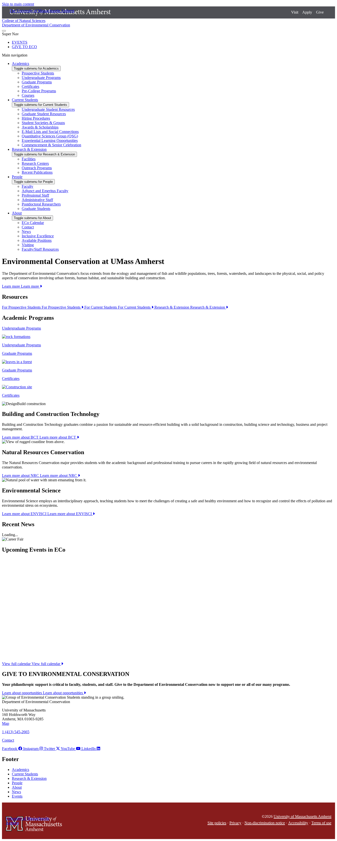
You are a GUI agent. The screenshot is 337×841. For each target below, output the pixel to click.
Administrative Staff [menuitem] (37, 200)
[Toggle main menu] (4, 31)
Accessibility (298, 823)
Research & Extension (190, 307)
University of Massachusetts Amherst (302, 816)
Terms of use (321, 823)
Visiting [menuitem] (28, 245)
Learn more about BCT (39, 437)
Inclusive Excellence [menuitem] (38, 236)
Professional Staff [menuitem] (35, 195)
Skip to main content (18, 4)
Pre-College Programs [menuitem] (39, 91)
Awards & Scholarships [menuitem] (40, 127)
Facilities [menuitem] (29, 159)
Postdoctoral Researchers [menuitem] (41, 204)
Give (320, 12)
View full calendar (31, 664)
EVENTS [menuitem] (19, 42)
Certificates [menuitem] (30, 86)
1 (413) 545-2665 (15, 732)
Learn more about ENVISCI (47, 514)
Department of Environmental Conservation (36, 25)
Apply (307, 12)
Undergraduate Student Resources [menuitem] (48, 109)
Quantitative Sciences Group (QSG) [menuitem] (50, 136)
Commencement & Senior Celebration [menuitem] (51, 145)
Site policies (216, 823)
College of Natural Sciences (23, 21)
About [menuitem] (17, 213)
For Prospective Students (41, 307)
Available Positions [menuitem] (37, 240)
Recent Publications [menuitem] (37, 172)
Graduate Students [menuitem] (36, 208)
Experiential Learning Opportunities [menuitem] (50, 140)
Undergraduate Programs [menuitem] (41, 77)
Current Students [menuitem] (25, 100)
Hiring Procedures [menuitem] (36, 118)
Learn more (21, 286)
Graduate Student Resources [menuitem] (44, 114)
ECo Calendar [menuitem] (33, 223)
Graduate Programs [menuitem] (37, 82)
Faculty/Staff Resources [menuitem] (40, 249)
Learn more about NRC (40, 475)
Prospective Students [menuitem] (38, 73)
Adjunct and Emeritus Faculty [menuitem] (45, 191)
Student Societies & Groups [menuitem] (43, 123)
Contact (8, 740)
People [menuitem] (17, 177)
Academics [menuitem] (20, 63)
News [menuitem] (26, 231)
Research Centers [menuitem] (35, 163)
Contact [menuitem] (28, 227)
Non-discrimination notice (264, 823)
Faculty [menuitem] (27, 186)
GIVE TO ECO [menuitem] (24, 47)
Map (5, 723)
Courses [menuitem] (28, 95)
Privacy (235, 823)
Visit (294, 12)
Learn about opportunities (43, 693)
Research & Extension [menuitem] (29, 149)
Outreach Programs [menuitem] (37, 168)
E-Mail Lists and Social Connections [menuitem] (50, 132)
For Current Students (117, 307)
